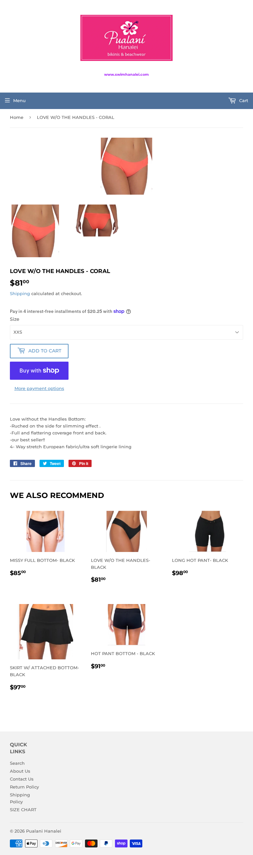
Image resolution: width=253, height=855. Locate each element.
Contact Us (22, 779)
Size (14, 319)
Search (17, 763)
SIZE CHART (23, 809)
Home (16, 117)
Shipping (20, 293)
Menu (19, 100)
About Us (20, 771)
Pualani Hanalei (43, 831)
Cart (243, 100)
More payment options (39, 388)
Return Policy (24, 786)
